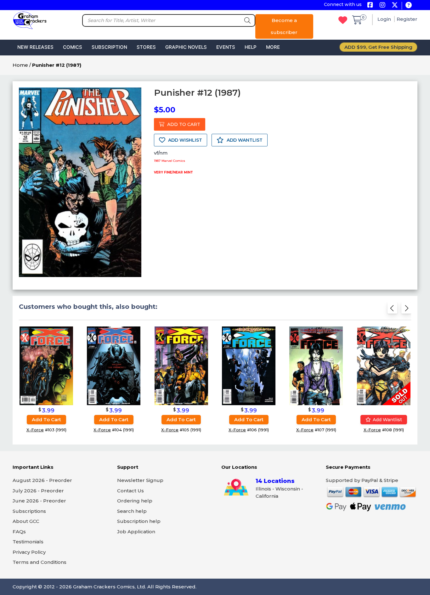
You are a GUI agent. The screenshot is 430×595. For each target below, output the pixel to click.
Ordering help (134, 501)
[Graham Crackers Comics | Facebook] (370, 5)
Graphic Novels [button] (186, 47)
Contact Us (130, 491)
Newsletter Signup (140, 480)
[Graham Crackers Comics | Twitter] (395, 5)
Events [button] (225, 47)
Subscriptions (29, 511)
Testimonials (28, 542)
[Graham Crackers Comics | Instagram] (382, 5)
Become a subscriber (284, 26)
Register (407, 19)
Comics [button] (72, 47)
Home (20, 65)
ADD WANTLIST (244, 140)
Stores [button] (146, 47)
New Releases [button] (35, 47)
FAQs (19, 532)
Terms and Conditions (39, 562)
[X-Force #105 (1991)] (181, 366)
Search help (132, 511)
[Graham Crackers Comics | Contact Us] (408, 5)
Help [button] (251, 47)
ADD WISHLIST (184, 140)
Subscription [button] (109, 47)
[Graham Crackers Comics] (30, 20)
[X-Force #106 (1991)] (248, 366)
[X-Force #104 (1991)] (113, 366)
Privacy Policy (29, 552)
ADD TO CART (183, 124)
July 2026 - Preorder (38, 491)
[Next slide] (406, 310)
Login (384, 19)
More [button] (273, 47)
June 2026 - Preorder (39, 501)
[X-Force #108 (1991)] (383, 366)
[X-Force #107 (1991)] (316, 366)
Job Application (136, 532)
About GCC (26, 521)
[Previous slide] (392, 310)
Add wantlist (386, 419)
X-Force (35, 429)
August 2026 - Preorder (42, 480)
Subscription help (139, 521)
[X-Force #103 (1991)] (46, 366)
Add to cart (46, 419)
